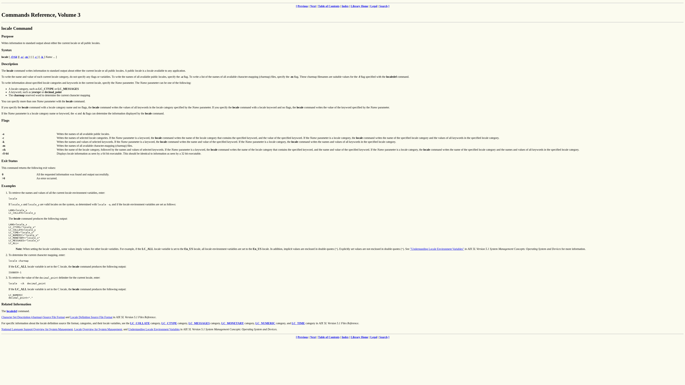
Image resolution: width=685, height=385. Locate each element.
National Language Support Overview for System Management (37, 329)
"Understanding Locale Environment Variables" (437, 248)
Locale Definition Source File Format (91, 317)
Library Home (359, 6)
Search (383, 6)
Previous (303, 6)
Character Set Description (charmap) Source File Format (33, 317)
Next (313, 6)
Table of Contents (328, 6)
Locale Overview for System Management (98, 329)
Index (345, 6)
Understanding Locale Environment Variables (154, 329)
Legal (373, 6)
